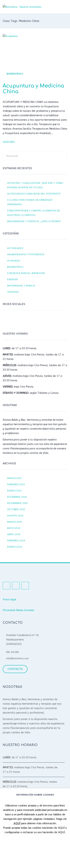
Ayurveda (13, 261)
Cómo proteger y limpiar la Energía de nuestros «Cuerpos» (33, 212)
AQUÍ (16, 823)
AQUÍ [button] (61, 827)
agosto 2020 (15, 515)
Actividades (15, 248)
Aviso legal (9, 599)
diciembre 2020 (17, 497)
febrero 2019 (16, 540)
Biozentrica (15, 74)
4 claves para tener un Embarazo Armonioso (30, 202)
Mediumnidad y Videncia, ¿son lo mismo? (34, 221)
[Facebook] (6, 320)
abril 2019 (14, 534)
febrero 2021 (16, 484)
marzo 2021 (14, 478)
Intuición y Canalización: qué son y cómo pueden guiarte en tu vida (35, 185)
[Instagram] (15, 320)
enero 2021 (14, 490)
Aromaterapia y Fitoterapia (25, 254)
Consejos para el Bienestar (26, 273)
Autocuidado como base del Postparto (33, 194)
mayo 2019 (13, 528)
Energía (12, 279)
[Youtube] (24, 320)
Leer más (9, 142)
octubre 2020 (16, 509)
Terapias (13, 292)
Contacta (15, 669)
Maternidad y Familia (21, 285)
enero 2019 (14, 547)
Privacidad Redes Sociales (18, 610)
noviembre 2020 (17, 503)
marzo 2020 (14, 522)
